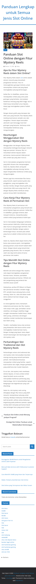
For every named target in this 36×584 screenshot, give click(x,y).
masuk (12, 437)
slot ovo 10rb (6, 552)
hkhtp (18, 66)
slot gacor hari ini (7, 520)
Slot (5, 50)
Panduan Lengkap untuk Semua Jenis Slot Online (18, 12)
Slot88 (3, 511)
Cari (32, 447)
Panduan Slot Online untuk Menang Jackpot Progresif (17, 416)
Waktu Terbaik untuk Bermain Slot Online (15, 480)
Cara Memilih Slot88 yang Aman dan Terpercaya (17, 474)
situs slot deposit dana (9, 540)
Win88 (4, 516)
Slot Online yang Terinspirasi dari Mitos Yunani (17, 485)
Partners (5, 557)
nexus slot (5, 530)
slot (22, 78)
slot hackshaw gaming (9, 545)
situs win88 (5, 549)
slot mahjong (6, 535)
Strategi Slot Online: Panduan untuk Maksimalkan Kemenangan (19, 423)
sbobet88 (4, 537)
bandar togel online (8, 542)
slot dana (4, 508)
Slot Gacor (5, 513)
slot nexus (5, 518)
